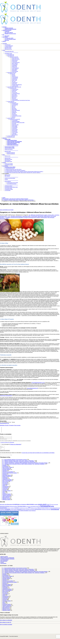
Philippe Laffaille (14, 109)
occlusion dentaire (13, 509)
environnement (28, 506)
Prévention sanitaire (6, 490)
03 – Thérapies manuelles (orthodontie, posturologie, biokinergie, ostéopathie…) (18, 461)
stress (18, 510)
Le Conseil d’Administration (9, 45)
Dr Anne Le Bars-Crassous (16, 59)
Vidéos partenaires (6, 496)
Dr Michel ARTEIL (14, 70)
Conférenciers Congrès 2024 (13, 56)
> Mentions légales (4, 556)
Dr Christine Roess (14, 131)
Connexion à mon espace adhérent (10, 178)
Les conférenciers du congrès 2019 (14, 119)
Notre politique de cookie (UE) (5, 622)
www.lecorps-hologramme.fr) (6, 395)
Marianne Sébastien (15, 134)
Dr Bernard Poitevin (15, 95)
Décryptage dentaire (22, 506)
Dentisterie (4, 470)
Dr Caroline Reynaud (15, 104)
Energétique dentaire (6, 475)
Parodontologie (5, 486)
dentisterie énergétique (13, 506)
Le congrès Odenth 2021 (10, 101)
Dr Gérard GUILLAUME (15, 124)
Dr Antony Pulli (14, 111)
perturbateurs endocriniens (46, 509)
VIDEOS (3, 154)
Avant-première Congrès (8, 161)
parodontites (32, 509)
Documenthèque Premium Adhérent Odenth (11, 187)
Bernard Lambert (14, 94)
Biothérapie (2, 425)
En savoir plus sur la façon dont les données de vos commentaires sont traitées (38, 452)
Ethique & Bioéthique (6, 476)
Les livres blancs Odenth (8, 188)
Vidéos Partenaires (7, 160)
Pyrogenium (11, 425)
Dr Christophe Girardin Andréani (16, 115)
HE (39, 506)
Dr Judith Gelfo (14, 133)
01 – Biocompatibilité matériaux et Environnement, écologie (14, 459)
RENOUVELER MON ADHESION (10, 29)
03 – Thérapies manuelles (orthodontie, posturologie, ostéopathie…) (15, 170)
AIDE (3, 34)
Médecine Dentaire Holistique (43, 507)
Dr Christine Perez (14, 79)
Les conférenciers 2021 (12, 102)
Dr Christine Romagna (15, 89)
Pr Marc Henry (14, 91)
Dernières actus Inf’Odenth (9, 163)
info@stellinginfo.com (4, 423)
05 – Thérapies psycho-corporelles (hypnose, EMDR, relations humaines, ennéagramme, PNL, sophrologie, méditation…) (23, 172)
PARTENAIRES (5, 37)
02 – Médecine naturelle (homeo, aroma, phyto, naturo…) (13, 169)
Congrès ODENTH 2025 (10, 54)
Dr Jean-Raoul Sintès (15, 85)
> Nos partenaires (3, 561)
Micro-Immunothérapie (7, 480)
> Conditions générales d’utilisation (7, 558)
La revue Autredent (7, 190)
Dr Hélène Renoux (14, 90)
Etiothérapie (4, 477)
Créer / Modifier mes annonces (11, 183)
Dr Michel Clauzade (15, 60)
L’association (4, 43)
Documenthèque (5, 165)
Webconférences (5, 497)
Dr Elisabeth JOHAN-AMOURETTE (17, 84)
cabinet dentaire (30, 504)
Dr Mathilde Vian (14, 112)
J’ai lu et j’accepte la (11, 444)
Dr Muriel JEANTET (14, 69)
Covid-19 (49, 504)
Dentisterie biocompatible (17, 217)
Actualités (8, 217)
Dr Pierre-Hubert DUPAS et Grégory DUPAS (18, 122)
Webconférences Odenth (8, 159)
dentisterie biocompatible (54, 504)
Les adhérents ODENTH (8, 46)
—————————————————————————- (11, 52)
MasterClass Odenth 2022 (11, 153)
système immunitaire (24, 510)
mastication (16, 507)
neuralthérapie (2, 509)
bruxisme (24, 504)
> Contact (2, 562)
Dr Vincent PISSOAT (15, 129)
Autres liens (7, 40)
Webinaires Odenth (7, 158)
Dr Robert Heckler (14, 125)
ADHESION (4, 27)
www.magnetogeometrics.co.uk (38, 382)
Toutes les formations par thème (9, 148)
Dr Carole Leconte (14, 92)
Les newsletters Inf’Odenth (9, 164)
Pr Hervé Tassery (14, 83)
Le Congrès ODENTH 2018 (11, 135)
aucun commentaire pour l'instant (6, 209)
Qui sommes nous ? (8, 44)
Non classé (4, 482)
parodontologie (38, 509)
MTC (29, 508)
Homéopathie (44, 217)
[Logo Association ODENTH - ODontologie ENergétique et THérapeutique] (20, 12)
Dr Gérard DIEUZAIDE (15, 71)
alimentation (2, 504)
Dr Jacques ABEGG (14, 120)
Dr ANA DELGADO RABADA (16, 121)
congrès (36, 504)
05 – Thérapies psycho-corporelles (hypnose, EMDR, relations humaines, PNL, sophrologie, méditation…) (23, 464)
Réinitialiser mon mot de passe (10, 33)
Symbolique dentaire (6, 494)
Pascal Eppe (13, 75)
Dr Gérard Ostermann (15, 76)
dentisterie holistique (4, 506)
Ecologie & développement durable (31, 217)
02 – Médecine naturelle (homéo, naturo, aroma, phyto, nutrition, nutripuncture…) (18, 460)
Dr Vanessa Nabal (14, 114)
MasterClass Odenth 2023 (11, 152)
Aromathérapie (5, 466)
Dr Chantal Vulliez (14, 61)
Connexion (6, 179)
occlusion (7, 509)
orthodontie (19, 509)
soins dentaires (14, 510)
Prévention (2, 218)
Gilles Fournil (14, 105)
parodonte (23, 509)
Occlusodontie (5, 484)
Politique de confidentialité (15, 444)
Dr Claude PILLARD (14, 64)
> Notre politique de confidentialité (7, 557)
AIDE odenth (7, 35)
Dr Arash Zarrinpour (15, 99)
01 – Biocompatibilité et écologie (10, 168)
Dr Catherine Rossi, (14, 82)
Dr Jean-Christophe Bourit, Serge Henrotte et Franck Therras (21, 100)
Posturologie (5, 488)
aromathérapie (16, 504)
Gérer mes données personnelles (6, 624)
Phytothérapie (50, 217)
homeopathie (45, 506)
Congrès (3, 50)
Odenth (3, 485)
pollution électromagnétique (5, 510)
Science (4, 492)
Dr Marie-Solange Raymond (16, 110)
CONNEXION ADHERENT (6, 30)
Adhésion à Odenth (7, 174)
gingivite (37, 506)
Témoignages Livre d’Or (8, 49)
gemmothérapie (33, 506)
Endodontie (4, 474)
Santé (7, 218)
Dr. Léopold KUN (14, 128)
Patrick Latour (14, 98)
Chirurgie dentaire (6, 468)
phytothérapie (55, 509)
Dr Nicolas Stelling (14, 130)
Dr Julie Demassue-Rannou (16, 93)
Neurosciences (5, 481)
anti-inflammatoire (8, 504)
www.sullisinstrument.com (32, 388)
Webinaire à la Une (7, 155)
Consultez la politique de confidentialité (7, 442)
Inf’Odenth (4, 162)
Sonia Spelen (14, 113)
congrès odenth (42, 504)
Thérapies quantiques (6, 495)
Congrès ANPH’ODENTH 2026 (9, 51)
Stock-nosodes (17, 425)
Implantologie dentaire (7, 479)
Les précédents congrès (8, 53)
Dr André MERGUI (14, 65)
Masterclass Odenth (8, 151)
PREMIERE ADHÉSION (9, 28)
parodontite (28, 509)
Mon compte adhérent (9, 32)
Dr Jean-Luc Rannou (15, 132)
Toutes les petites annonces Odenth (12, 182)
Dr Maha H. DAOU (14, 80)
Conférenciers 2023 (12, 73)
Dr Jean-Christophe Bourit (16, 62)
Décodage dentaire (6, 469)
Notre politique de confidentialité (6, 620)
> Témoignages (3, 563)
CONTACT (4, 41)
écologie (29, 510)
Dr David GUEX (14, 123)
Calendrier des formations (9, 149)
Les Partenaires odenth (9, 38)
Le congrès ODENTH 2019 (11, 118)
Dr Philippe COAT (14, 66)
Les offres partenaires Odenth (10, 39)
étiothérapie (34, 510)
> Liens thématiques (4, 560)
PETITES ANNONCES (8, 181)
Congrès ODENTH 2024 (10, 55)
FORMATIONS (4, 138)
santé (11, 510)
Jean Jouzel (13, 81)
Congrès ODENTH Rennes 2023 (11, 72)
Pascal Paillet (14, 108)
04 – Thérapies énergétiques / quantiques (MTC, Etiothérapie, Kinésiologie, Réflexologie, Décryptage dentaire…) (25, 462)
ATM (20, 504)
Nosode (6, 425)
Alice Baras (13, 74)
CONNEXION (7, 31)
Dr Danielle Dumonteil (15, 103)
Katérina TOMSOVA (15, 63)
